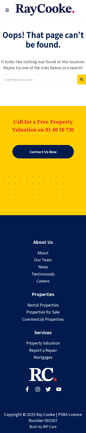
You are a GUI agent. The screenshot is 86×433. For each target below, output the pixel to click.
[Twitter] (48, 389)
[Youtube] (58, 389)
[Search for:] (37, 79)
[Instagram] (37, 389)
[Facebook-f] (27, 389)
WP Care (50, 426)
